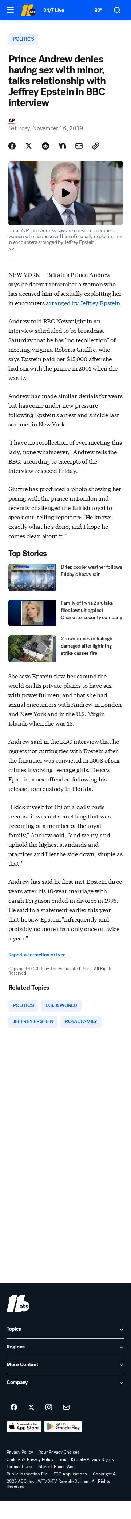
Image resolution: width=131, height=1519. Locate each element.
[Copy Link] (96, 146)
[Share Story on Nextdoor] (62, 146)
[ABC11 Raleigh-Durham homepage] (28, 10)
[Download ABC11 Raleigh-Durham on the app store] (24, 1426)
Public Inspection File (27, 1474)
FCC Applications (70, 1474)
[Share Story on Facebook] (12, 146)
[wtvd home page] (18, 1303)
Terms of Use (19, 1467)
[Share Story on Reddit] (45, 146)
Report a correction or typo (37, 954)
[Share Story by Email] (79, 146)
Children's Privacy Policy (30, 1459)
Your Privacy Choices (59, 1452)
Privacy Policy (20, 1452)
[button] (10, 10)
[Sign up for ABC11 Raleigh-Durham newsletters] (66, 1407)
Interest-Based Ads (56, 1467)
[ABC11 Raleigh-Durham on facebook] (14, 1407)
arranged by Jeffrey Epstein (83, 302)
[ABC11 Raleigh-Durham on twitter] (31, 1407)
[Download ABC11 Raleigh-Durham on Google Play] (63, 1426)
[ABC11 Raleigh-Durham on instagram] (48, 1407)
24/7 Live (53, 10)
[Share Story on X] (29, 146)
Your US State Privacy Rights (86, 1459)
